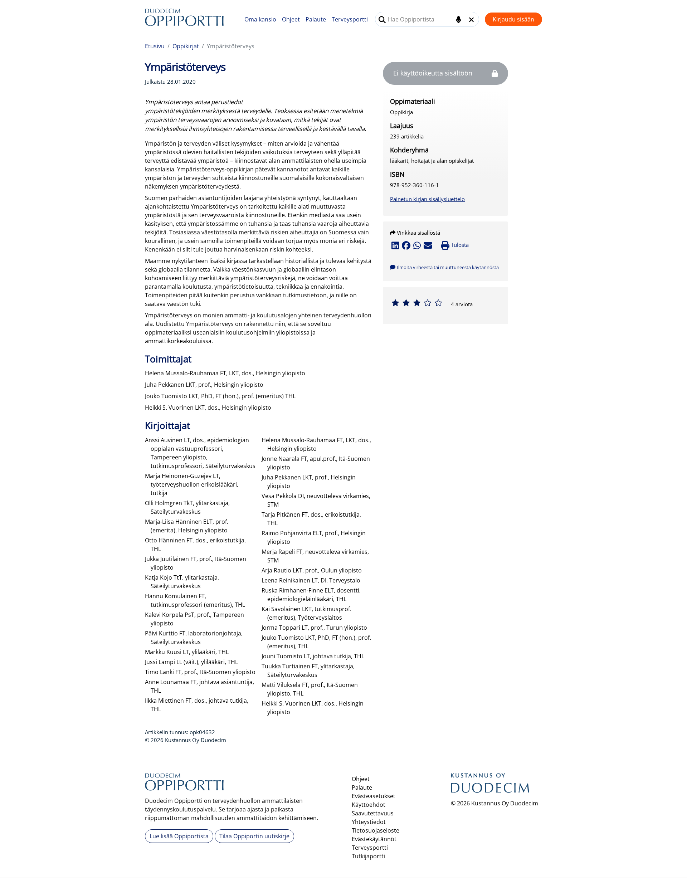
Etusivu (155, 46)
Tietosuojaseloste (375, 830)
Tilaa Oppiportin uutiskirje (254, 836)
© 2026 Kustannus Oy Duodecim (494, 803)
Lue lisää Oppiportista (179, 836)
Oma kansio (260, 19)
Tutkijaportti (368, 856)
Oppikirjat (185, 46)
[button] (444, 266)
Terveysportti (350, 19)
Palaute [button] (316, 19)
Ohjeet (291, 19)
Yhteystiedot (369, 822)
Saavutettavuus (373, 813)
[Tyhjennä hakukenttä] (471, 20)
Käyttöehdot (368, 805)
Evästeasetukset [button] (373, 796)
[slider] (416, 302)
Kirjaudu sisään (513, 19)
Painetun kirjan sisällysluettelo (427, 199)
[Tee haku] (382, 20)
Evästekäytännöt (374, 839)
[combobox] (427, 19)
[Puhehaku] (458, 20)
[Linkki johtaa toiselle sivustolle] (490, 785)
